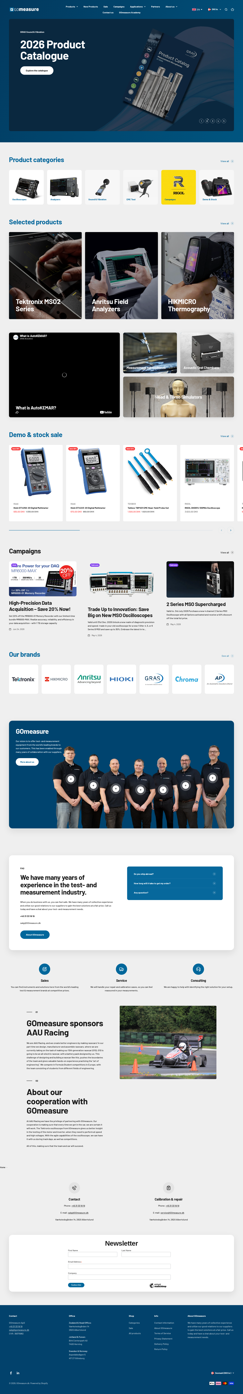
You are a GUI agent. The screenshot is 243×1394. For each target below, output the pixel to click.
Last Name (126, 1250)
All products (135, 1333)
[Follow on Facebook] (11, 1373)
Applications (136, 6)
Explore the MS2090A (36, 86)
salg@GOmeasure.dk (78, 1212)
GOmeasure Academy (129, 12)
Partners (155, 6)
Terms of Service (162, 1333)
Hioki (16, 503)
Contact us (108, 12)
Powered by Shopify (39, 1383)
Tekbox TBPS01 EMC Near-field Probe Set (148, 507)
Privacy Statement (163, 1338)
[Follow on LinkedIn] (18, 1373)
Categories (134, 1322)
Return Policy (160, 1349)
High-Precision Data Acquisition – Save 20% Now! (40, 606)
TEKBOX (132, 503)
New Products (91, 6)
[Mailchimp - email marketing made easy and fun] (158, 1288)
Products (70, 6)
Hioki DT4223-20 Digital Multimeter (88, 507)
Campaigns (118, 6)
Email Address (75, 1262)
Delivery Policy (161, 1344)
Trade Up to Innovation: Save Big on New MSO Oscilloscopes (120, 612)
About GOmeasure (35, 934)
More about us (27, 762)
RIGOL (188, 503)
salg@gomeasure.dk (19, 1330)
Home (2, 1167)
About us (170, 6)
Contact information (164, 1322)
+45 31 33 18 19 (78, 1205)
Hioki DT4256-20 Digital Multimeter (31, 507)
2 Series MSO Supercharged (196, 604)
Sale (106, 6)
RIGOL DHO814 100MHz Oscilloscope (202, 507)
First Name (73, 1250)
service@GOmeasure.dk (172, 1212)
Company (72, 1273)
